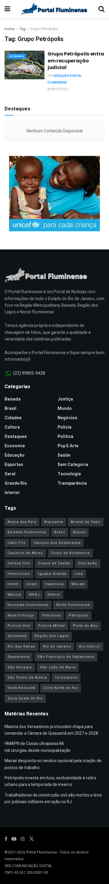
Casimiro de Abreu (25, 553)
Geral (10, 474)
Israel (31, 584)
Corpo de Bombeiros (70, 553)
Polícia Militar (51, 625)
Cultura (12, 427)
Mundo (65, 408)
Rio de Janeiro (57, 646)
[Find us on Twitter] (31, 839)
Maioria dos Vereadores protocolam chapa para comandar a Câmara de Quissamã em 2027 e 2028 (51, 730)
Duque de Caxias (54, 563)
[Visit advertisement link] (54, 193)
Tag (22, 29)
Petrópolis (78, 615)
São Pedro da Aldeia (27, 677)
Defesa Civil (19, 563)
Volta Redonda (21, 687)
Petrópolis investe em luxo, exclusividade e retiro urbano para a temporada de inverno (50, 781)
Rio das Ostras (21, 646)
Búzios (79, 532)
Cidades (13, 418)
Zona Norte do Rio (60, 687)
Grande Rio (16, 483)
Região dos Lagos (52, 635)
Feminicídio (19, 573)
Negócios (67, 418)
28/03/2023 (59, 89)
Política (65, 436)
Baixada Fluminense (27, 532)
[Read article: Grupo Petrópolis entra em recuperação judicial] (25, 65)
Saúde (64, 455)
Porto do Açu (85, 625)
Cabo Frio (17, 542)
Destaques (16, 436)
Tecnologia (69, 474)
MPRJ (34, 594)
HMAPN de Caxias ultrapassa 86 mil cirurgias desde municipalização (38, 746)
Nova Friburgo (21, 615)
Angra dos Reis (22, 521)
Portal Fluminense (41, 852)
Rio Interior (89, 646)
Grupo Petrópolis (44, 29)
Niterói (54, 594)
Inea (78, 573)
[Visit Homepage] (54, 9)
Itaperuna (54, 584)
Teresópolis (66, 677)
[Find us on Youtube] (14, 839)
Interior (12, 493)
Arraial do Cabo (86, 521)
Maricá (14, 594)
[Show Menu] (7, 9)
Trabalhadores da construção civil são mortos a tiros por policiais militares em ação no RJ (53, 798)
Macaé (77, 584)
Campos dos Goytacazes (57, 542)
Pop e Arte (68, 446)
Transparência (72, 483)
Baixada (13, 399)
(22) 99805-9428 (29, 373)
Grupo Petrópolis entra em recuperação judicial (76, 60)
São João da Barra (58, 667)
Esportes (14, 464)
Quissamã (17, 635)
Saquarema (19, 656)
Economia (17, 56)
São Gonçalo (20, 667)
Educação (15, 455)
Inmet (13, 584)
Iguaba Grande (52, 573)
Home (10, 29)
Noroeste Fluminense (28, 604)
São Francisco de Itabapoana (66, 656)
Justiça (65, 399)
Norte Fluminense (73, 604)
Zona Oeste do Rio (25, 698)
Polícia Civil (19, 625)
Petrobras (51, 615)
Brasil (10, 408)
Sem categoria (73, 464)
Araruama (53, 521)
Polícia (64, 427)
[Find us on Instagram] (23, 839)
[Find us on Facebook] (6, 839)
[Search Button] (101, 9)
